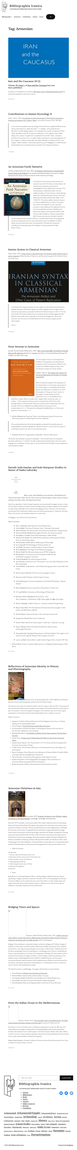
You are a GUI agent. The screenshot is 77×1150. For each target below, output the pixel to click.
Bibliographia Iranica (26, 6)
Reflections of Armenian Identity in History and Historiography (33, 667)
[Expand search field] (50, 16)
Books (25, 1097)
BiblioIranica (27, 1095)
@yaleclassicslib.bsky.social (54, 92)
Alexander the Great (62, 1113)
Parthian (31, 1131)
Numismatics (55, 1127)
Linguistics (62, 1124)
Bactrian (64, 1117)
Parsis (25, 1131)
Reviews (26, 1106)
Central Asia (8, 1121)
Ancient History (9, 1117)
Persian (37, 1131)
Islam (43, 1124)
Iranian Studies (23, 1124)
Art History (48, 1117)
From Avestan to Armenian (23, 346)
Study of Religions (18, 1135)
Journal (25, 1101)
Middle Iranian (33, 1127)
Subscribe (66, 1078)
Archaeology (30, 1116)
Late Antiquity (51, 1124)
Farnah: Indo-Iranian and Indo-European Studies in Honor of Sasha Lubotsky (37, 468)
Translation (27, 1108)
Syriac (28, 1135)
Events (25, 1099)
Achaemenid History (48, 1113)
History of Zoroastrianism (62, 1121)
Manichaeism (17, 1127)
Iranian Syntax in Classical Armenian (29, 249)
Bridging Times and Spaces (24, 906)
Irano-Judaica (35, 1124)
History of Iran (51, 1121)
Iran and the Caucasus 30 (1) (24, 81)
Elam (22, 1121)
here (13, 517)
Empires (27, 1121)
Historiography (34, 1121)
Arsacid (40, 1117)
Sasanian (59, 1130)
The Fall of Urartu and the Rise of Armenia (36, 726)
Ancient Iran (18, 1117)
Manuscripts (26, 1127)
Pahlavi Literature (18, 1131)
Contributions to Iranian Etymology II (30, 113)
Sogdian (7, 1135)
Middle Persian (44, 1127)
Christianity (17, 1121)
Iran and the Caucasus (37, 85)
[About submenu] (43, 16)
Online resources (29, 1104)
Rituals (50, 1131)
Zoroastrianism (40, 1134)
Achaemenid (10, 1113)
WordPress (70, 1145)
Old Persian (63, 1127)
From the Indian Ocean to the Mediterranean (34, 1002)
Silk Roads (68, 1131)
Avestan (57, 1117)
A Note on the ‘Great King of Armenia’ (35, 973)
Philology (44, 1131)
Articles (25, 1093)
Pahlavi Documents (8, 1131)
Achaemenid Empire (28, 1112)
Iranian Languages (9, 1124)
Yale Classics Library (39, 92)
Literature (7, 1127)
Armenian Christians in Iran (24, 788)
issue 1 (21, 85)
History (43, 1120)
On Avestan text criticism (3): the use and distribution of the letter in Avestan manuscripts (51, 375)
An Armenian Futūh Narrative (25, 166)
